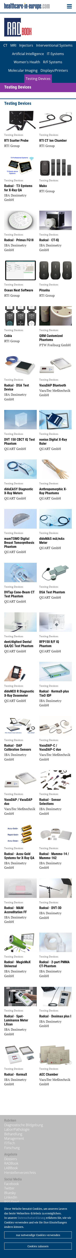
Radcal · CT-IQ (49, 240)
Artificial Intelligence (28, 53)
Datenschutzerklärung (31, 1218)
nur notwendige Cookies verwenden (38, 1235)
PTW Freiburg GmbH (55, 345)
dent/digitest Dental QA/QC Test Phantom (18, 644)
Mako (43, 186)
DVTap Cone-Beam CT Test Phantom (19, 594)
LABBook (11, 1168)
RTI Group (12, 145)
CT (5, 45)
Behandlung (13, 1134)
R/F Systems (52, 62)
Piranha (44, 290)
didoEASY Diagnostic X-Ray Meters (18, 491)
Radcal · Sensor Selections (50, 802)
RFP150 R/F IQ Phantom (49, 644)
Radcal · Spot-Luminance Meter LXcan (16, 1020)
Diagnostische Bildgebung (23, 1125)
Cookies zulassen (38, 1246)
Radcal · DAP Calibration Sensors (17, 747)
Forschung (12, 1147)
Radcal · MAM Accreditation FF (15, 910)
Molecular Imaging (23, 70)
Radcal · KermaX (15, 1074)
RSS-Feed (11, 1202)
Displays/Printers (54, 70)
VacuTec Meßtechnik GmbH (54, 392)
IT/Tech (9, 1143)
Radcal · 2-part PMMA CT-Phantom (54, 964)
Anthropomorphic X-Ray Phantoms (53, 491)
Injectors (26, 45)
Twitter (9, 1188)
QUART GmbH (15, 448)
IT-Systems (55, 53)
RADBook (11, 1163)
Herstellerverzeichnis (20, 1172)
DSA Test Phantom (52, 592)
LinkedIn (10, 1197)
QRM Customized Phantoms (51, 338)
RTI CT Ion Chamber (53, 141)
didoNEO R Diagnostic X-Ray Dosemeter (19, 693)
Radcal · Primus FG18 (19, 240)
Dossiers (10, 1159)
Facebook (11, 1183)
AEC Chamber (48, 1074)
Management (14, 1138)
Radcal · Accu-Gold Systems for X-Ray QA (19, 856)
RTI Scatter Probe (16, 141)
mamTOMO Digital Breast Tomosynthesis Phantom (19, 543)
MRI (13, 45)
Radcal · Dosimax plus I (55, 1016)
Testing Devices (38, 78)
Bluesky (10, 1193)
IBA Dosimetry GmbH (15, 197)
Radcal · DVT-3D (50, 908)
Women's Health (27, 62)
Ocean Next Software (18, 290)
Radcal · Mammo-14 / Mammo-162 (54, 856)
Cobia (8, 336)
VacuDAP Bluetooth (52, 385)
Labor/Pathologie (17, 1129)
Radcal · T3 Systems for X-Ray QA (18, 188)
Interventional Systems (54, 45)
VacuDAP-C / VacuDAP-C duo (50, 747)
